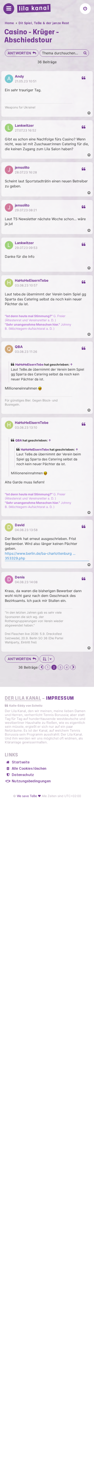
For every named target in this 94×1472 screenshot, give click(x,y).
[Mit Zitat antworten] (83, 78)
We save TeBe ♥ (29, 796)
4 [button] (67, 667)
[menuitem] (85, 8)
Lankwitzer (24, 125)
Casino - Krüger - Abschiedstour (31, 36)
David (19, 525)
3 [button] (60, 667)
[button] (41, 667)
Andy (19, 76)
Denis (20, 577)
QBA (19, 346)
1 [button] (47, 667)
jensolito (22, 167)
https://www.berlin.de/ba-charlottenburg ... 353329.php (40, 556)
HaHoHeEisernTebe (32, 280)
